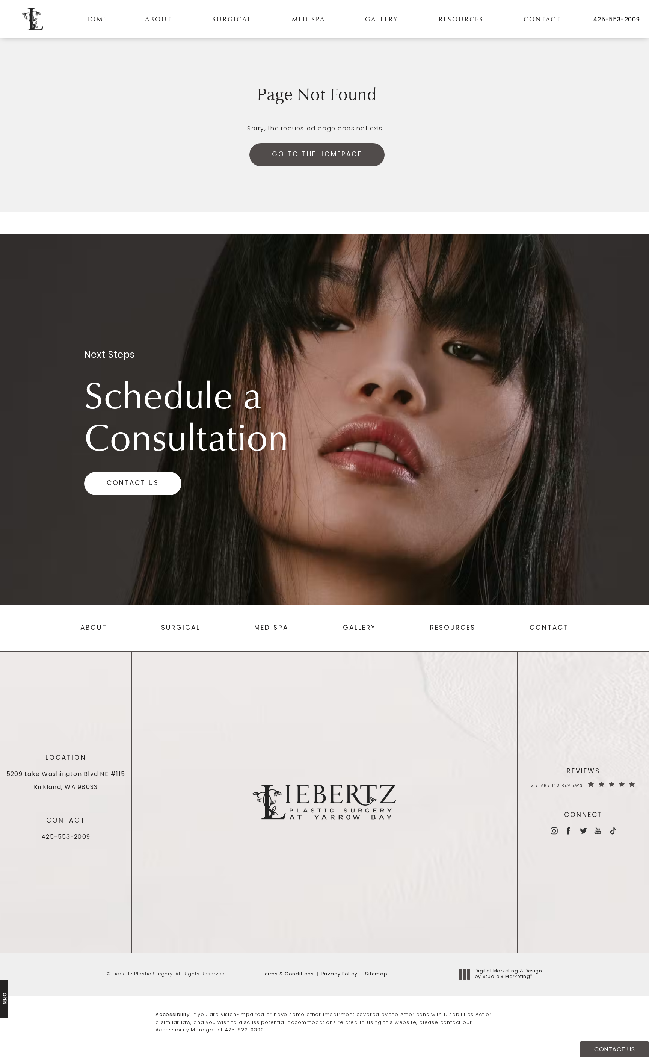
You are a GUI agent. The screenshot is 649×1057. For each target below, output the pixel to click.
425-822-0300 (244, 1030)
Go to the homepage (317, 154)
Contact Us (133, 483)
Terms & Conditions (288, 974)
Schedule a (186, 415)
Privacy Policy (339, 974)
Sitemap (376, 974)
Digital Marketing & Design (508, 974)
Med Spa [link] (308, 19)
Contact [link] (542, 19)
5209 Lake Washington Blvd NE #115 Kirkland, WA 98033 (65, 781)
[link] (616, 20)
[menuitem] (97, 19)
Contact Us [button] (614, 1050)
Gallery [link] (381, 19)
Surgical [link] (232, 19)
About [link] (158, 19)
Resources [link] (461, 19)
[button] (554, 831)
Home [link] (95, 19)
